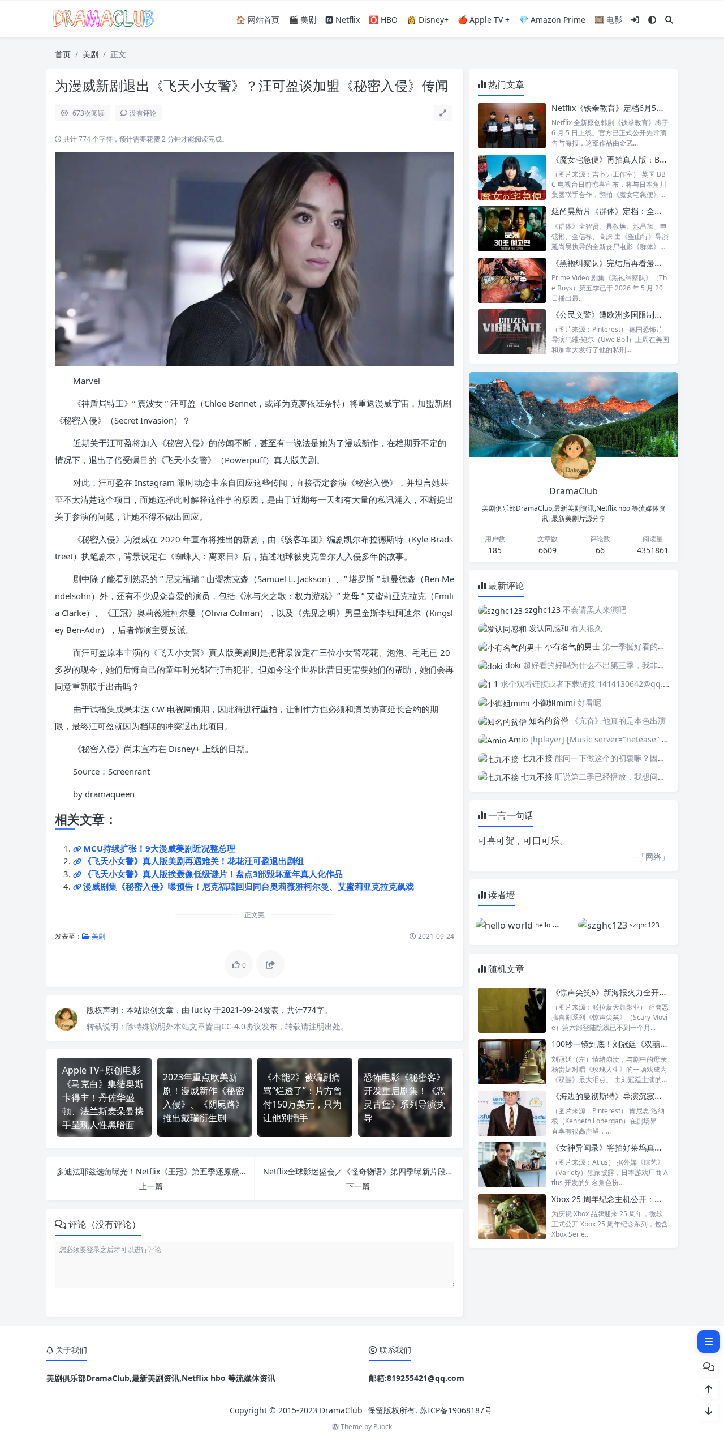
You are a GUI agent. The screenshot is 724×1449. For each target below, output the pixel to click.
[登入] (635, 19)
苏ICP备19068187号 (456, 1410)
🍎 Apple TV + (484, 19)
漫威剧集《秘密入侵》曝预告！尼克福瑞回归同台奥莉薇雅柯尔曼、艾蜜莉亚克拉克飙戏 (248, 886)
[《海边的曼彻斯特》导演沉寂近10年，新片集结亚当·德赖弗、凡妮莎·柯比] (512, 1113)
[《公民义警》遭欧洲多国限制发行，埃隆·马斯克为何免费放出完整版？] (512, 332)
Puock (382, 1426)
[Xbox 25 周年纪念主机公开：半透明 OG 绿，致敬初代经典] (512, 1216)
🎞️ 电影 (608, 19)
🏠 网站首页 (257, 19)
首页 (63, 54)
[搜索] (669, 19)
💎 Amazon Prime (552, 19)
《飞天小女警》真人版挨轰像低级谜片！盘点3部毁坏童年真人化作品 (213, 873)
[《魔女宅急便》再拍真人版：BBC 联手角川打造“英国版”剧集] (512, 177)
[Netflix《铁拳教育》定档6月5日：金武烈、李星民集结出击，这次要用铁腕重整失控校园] (512, 125)
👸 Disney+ (428, 19)
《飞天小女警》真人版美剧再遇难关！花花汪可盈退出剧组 (193, 860)
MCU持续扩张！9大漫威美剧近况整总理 (159, 848)
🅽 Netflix (342, 19)
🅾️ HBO (383, 19)
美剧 (90, 54)
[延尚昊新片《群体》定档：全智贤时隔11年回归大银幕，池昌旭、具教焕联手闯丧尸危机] (512, 228)
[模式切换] (652, 19)
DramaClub (341, 1410)
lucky (202, 1010)
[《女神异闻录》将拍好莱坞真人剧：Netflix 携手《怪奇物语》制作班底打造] (512, 1165)
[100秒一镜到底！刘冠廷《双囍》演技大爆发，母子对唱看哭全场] (512, 1061)
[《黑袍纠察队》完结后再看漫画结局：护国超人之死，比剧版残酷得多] (512, 281)
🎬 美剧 (302, 19)
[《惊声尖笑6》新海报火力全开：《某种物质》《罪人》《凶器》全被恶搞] (512, 1010)
